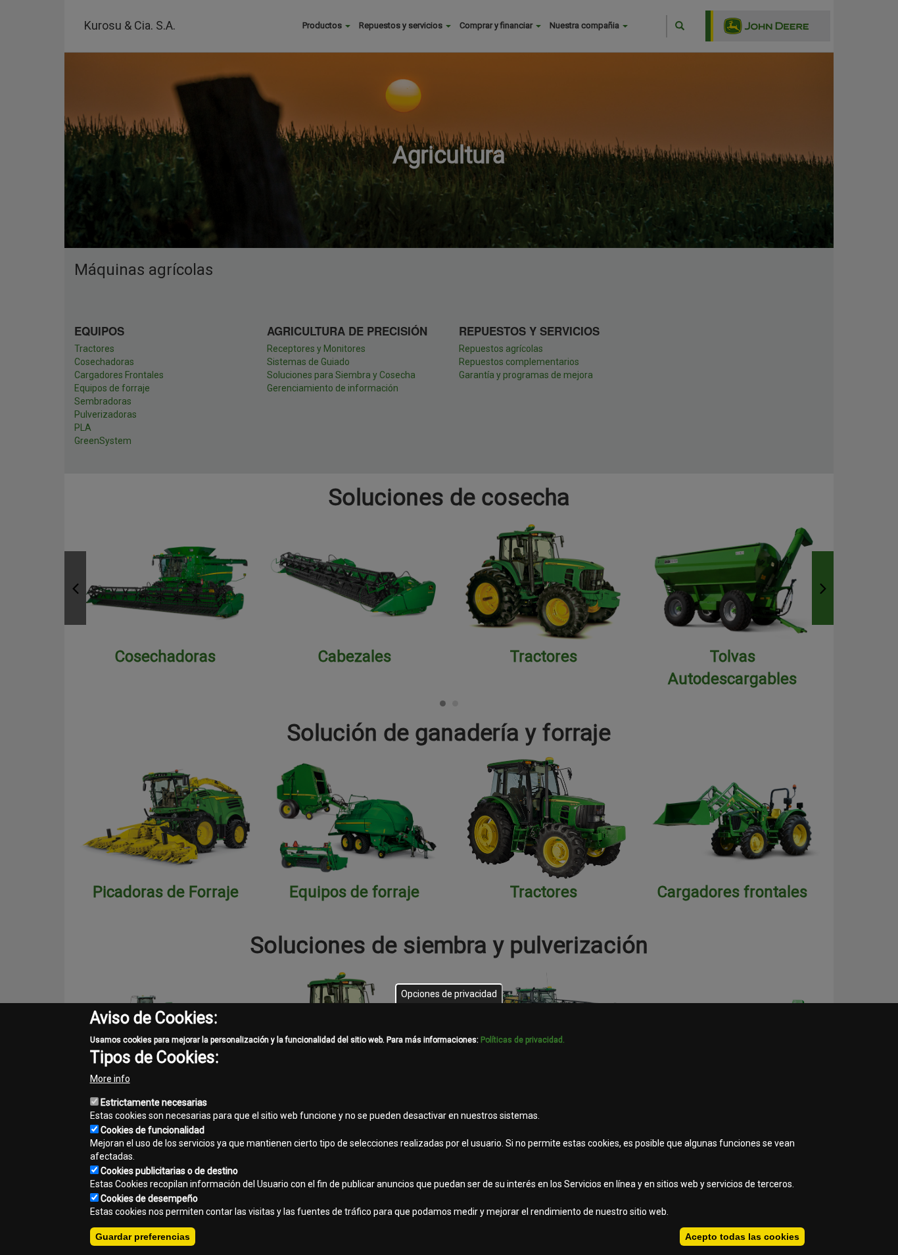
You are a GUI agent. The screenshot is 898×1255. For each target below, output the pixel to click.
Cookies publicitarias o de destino (169, 1171)
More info (110, 1078)
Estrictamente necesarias (154, 1102)
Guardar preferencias (142, 1236)
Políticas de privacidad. (523, 1040)
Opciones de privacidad (449, 994)
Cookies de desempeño (149, 1198)
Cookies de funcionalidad (152, 1130)
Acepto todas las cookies (742, 1236)
